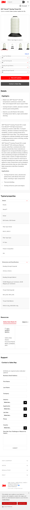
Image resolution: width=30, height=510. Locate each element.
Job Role (5, 412)
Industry (5, 399)
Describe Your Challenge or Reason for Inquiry (14, 432)
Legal (9, 482)
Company (6, 393)
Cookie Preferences (12, 486)
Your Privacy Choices (12, 485)
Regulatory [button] (6, 470)
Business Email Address (10, 375)
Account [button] (24, 6)
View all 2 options (16, 78)
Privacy (13, 482)
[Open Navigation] (28, 2)
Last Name (6, 387)
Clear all (27, 53)
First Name (6, 381)
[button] (7, 506)
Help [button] (3, 475)
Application (6, 406)
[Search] (23, 2)
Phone (5, 419)
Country (5, 425)
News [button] (4, 465)
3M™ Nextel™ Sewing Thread (7, 330)
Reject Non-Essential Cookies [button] (9, 503)
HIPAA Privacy (19, 482)
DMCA (25, 482)
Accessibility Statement (13, 483)
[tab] (9, 322)
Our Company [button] (7, 460)
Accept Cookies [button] (22, 503)
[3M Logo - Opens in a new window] (3, 2)
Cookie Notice (5, 499)
